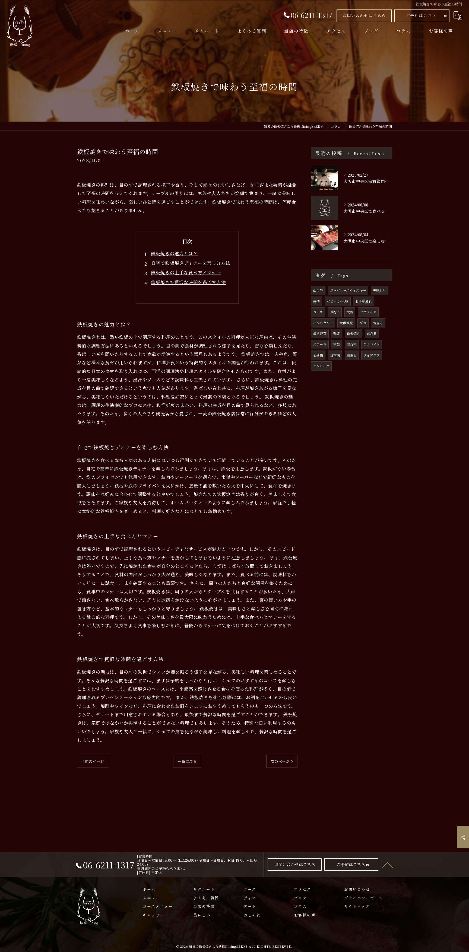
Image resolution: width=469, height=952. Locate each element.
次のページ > (282, 761)
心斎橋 (318, 355)
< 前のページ (92, 761)
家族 (336, 344)
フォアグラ (371, 355)
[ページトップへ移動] (387, 864)
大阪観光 (346, 322)
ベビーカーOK (337, 301)
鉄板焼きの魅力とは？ (174, 253)
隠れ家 (352, 344)
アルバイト (371, 344)
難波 (336, 333)
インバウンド (323, 322)
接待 (316, 301)
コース (318, 312)
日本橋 (335, 355)
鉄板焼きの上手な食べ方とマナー (186, 272)
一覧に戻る (187, 761)
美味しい (379, 290)
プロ (363, 322)
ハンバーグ (321, 366)
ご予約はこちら (421, 15)
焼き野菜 (320, 333)
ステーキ (320, 344)
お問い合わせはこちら (364, 15)
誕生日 (352, 355)
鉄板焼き (353, 333)
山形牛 (318, 290)
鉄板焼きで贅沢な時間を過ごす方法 (188, 282)
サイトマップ (357, 906)
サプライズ (368, 312)
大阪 (350, 312)
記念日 (372, 333)
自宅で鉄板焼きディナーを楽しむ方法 (190, 263)
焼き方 (378, 322)
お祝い (335, 312)
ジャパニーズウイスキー (348, 290)
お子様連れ (363, 301)
